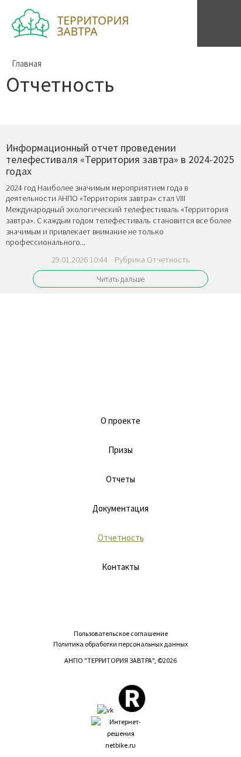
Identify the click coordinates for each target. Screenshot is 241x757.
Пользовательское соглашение (121, 633)
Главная (27, 63)
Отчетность (121, 537)
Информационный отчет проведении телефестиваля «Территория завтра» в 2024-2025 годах (120, 159)
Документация (120, 508)
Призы (120, 449)
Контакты (120, 566)
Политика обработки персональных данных (120, 644)
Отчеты (120, 479)
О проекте (120, 420)
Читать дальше (120, 279)
